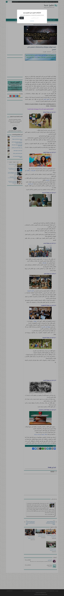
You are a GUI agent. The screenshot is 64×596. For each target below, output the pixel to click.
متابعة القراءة (32, 21)
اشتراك (21, 18)
